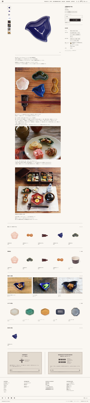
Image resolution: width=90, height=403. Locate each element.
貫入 (75, 40)
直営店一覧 (25, 384)
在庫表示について (67, 22)
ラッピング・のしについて (70, 390)
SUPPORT (73, 1)
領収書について (69, 389)
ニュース (25, 385)
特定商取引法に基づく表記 (84, 401)
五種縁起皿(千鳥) (10, 344)
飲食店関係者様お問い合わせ (49, 389)
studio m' (5, 385)
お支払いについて (69, 385)
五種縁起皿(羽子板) (40, 267)
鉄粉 (77, 40)
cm (71, 30)
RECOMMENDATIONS (57, 1)
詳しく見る (52, 370)
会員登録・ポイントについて (70, 384)
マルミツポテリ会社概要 (69, 401)
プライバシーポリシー (77, 401)
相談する (11, 370)
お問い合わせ (74, 50)
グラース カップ (70, 267)
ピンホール (72, 40)
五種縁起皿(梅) (10, 267)
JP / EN (86, 1)
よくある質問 (47, 385)
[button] (81, 251)
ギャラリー (5, 390)
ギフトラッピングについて (68, 50)
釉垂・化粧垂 (78, 38)
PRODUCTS (46, 1)
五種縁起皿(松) (25, 267)
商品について (47, 384)
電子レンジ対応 (77, 32)
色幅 (71, 38)
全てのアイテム (6, 384)
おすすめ (5, 389)
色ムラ (74, 38)
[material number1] (71, 43)
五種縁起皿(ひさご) (55, 267)
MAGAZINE (68, 1)
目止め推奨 (72, 32)
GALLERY (63, 1)
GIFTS (51, 1)
